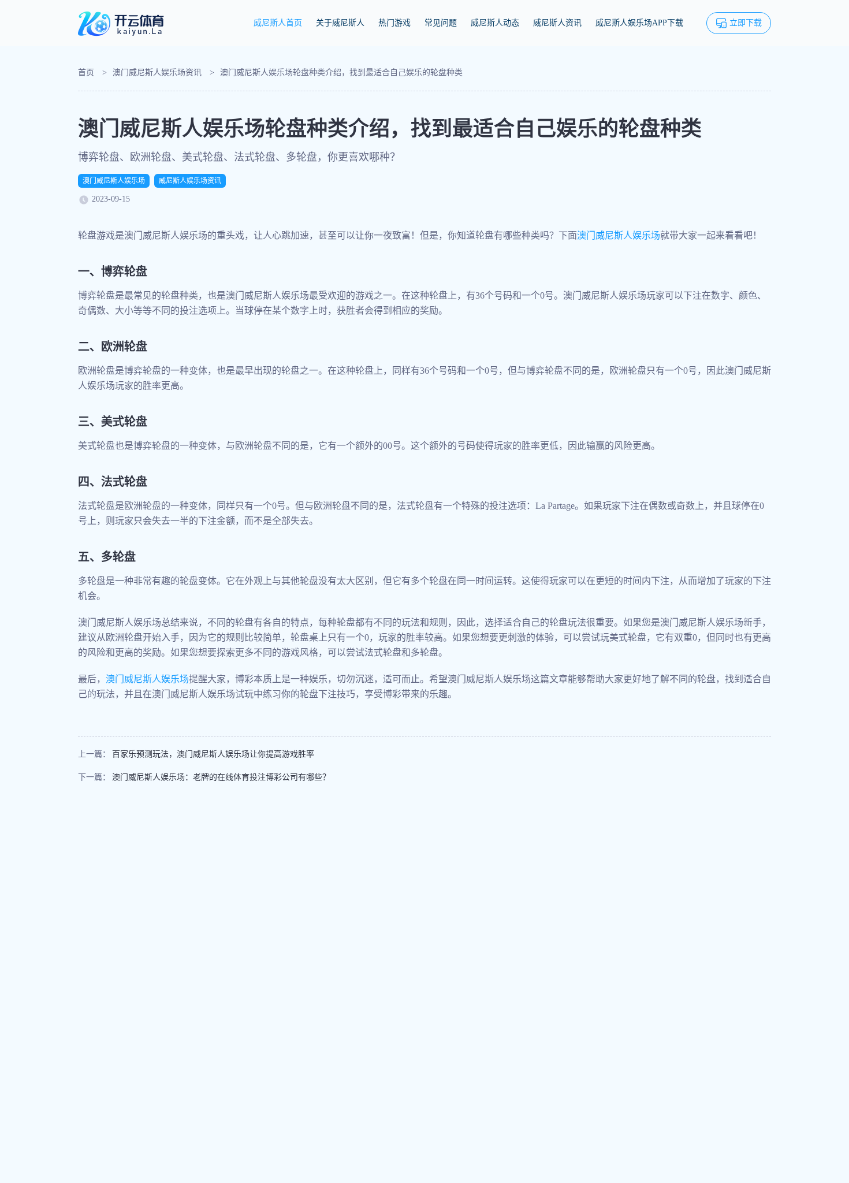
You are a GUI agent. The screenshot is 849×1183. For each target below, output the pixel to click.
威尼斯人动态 (495, 22)
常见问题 (441, 22)
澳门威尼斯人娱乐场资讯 (157, 72)
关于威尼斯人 (340, 22)
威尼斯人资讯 (557, 22)
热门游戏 (394, 22)
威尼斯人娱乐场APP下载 (639, 22)
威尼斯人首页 (278, 22)
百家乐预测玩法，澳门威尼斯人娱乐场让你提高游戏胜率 (213, 754)
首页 (86, 72)
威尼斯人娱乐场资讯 (190, 181)
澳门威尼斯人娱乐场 (114, 181)
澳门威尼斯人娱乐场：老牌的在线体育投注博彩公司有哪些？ (221, 777)
